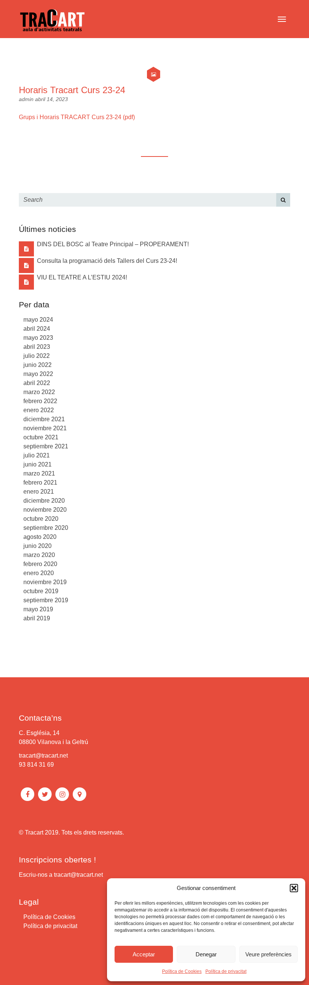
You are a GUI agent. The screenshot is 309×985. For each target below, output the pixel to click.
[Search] (283, 200)
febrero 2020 (40, 564)
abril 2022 (36, 383)
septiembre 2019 (45, 600)
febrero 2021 (40, 482)
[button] (294, 888)
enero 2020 (38, 573)
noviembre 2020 (45, 509)
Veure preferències (268, 954)
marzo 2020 (39, 555)
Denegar (206, 954)
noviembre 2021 (45, 428)
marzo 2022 (39, 392)
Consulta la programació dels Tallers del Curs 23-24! (107, 261)
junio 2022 (37, 365)
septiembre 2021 (45, 446)
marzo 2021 (39, 473)
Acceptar (144, 954)
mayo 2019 (38, 609)
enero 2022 (38, 410)
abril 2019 (36, 618)
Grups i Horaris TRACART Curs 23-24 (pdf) (77, 117)
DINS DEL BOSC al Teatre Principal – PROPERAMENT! (113, 244)
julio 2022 (36, 356)
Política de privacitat (225, 971)
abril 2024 (36, 328)
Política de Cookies (182, 971)
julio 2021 (36, 455)
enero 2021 (38, 491)
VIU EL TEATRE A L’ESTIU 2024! (82, 277)
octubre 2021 (40, 437)
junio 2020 (37, 546)
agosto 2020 (40, 537)
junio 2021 (37, 464)
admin (27, 99)
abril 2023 (36, 347)
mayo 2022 (38, 374)
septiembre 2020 (45, 528)
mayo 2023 (38, 337)
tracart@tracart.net (43, 755)
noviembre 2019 (45, 582)
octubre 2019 (40, 591)
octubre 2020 (40, 519)
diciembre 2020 (44, 500)
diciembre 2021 (44, 419)
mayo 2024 (38, 319)
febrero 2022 (40, 401)
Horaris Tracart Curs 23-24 (72, 90)
